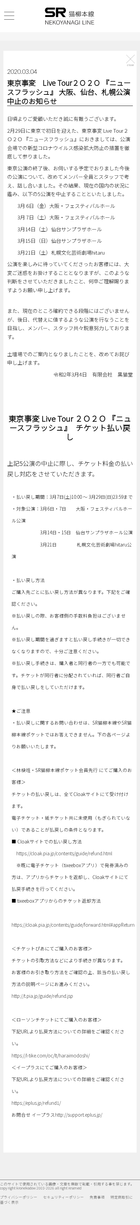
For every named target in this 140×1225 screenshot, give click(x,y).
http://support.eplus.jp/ (78, 1114)
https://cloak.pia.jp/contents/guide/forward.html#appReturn (73, 924)
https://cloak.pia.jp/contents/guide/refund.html (64, 853)
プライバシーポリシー (18, 1197)
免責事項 (97, 1197)
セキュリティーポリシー (63, 1197)
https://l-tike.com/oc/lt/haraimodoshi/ (51, 1055)
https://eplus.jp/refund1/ (36, 1102)
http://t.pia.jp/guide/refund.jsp (42, 995)
